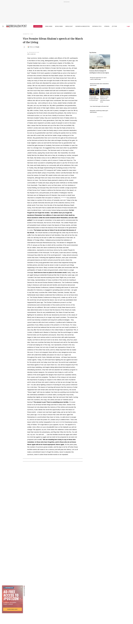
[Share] (24, 47)
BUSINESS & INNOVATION (82, 26)
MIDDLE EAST (69, 26)
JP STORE (114, 26)
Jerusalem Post (26, 33)
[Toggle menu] (3, 26)
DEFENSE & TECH (96, 26)
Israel (32, 33)
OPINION (106, 26)
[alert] (12, 608)
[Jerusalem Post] (15, 26)
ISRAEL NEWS (48, 26)
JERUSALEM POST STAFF (34, 52)
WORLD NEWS (59, 26)
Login (128, 26)
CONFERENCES (38, 26)
